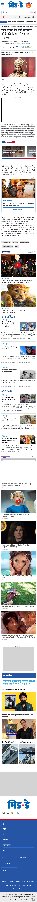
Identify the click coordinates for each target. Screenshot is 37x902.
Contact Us (22, 885)
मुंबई (7, 17)
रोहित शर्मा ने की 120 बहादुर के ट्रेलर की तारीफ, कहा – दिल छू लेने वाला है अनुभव (9, 324)
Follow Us (28, 47)
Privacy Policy (31, 881)
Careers (11, 881)
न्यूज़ (11, 17)
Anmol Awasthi (19, 410)
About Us (4, 881)
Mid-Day (3, 857)
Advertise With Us (20, 881)
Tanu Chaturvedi (18, 431)
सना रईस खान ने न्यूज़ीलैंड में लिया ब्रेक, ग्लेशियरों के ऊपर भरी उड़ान (9, 348)
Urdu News (23, 857)
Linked (18, 47)
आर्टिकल (20, 26)
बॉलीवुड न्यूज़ (13, 26)
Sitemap (28, 885)
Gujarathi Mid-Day (6, 864)
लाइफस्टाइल (27, 17)
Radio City (4, 871)
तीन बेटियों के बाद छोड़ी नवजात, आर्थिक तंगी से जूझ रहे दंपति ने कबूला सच (19, 682)
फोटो (33, 17)
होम (2, 26)
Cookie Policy (25, 900)
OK (33, 899)
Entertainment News (8, 246)
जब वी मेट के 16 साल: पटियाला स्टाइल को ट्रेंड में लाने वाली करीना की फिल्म (9, 440)
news (16, 246)
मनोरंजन (20, 17)
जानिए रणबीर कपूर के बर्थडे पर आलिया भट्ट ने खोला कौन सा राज (9, 399)
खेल (15, 17)
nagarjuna (15, 242)
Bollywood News (24, 242)
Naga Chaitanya (6, 242)
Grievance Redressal (18, 889)
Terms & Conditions (11, 885)
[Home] (4, 17)
